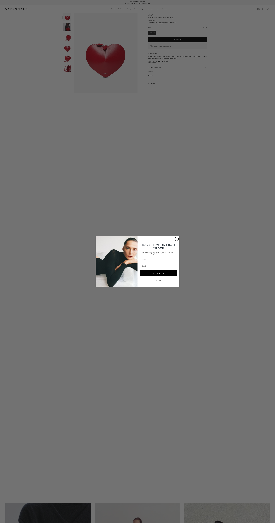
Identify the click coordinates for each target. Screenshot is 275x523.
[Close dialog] (177, 239)
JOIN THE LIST (158, 273)
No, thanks (158, 280)
